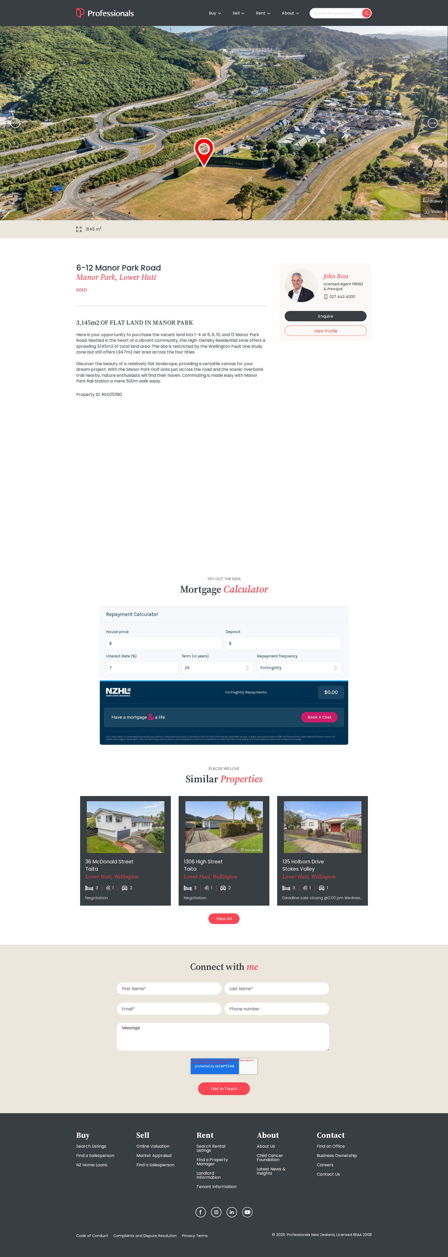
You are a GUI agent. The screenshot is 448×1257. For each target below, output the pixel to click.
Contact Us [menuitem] (328, 1174)
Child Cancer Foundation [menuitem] (270, 1158)
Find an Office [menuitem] (331, 1146)
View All (224, 919)
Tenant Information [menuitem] (216, 1187)
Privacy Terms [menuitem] (195, 1235)
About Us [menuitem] (266, 1146)
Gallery (436, 201)
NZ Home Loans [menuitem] (91, 1165)
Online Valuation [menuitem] (153, 1146)
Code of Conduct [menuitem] (92, 1235)
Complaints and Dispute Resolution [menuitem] (145, 1235)
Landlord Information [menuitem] (209, 1175)
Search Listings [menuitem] (91, 1146)
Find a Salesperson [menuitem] (95, 1156)
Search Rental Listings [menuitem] (211, 1148)
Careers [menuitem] (325, 1165)
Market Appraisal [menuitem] (154, 1156)
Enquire (325, 316)
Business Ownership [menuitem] (337, 1156)
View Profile (326, 331)
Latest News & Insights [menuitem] (271, 1171)
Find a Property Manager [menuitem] (212, 1162)
